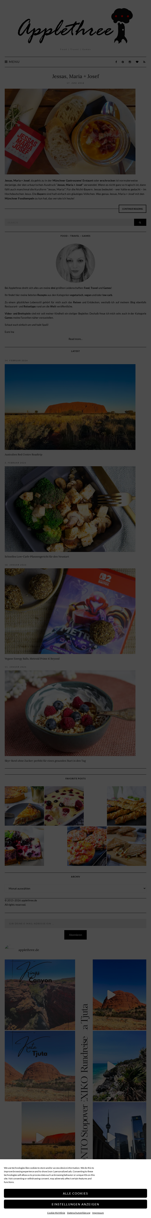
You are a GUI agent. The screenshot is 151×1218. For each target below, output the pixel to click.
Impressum (98, 1212)
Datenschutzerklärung (78, 1212)
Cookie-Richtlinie (56, 1212)
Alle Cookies (75, 1193)
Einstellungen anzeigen (75, 1204)
